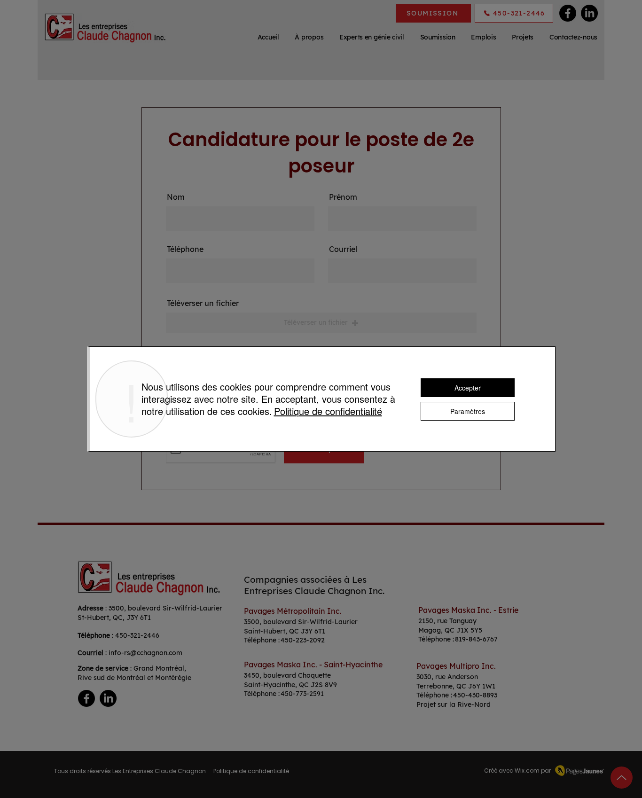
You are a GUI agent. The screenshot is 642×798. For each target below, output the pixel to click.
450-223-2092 (303, 640)
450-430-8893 (475, 695)
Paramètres (467, 411)
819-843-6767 (476, 639)
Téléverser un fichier (203, 303)
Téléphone (185, 249)
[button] (321, 323)
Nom (176, 197)
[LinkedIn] (589, 13)
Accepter (467, 387)
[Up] (622, 778)
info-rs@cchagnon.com (145, 653)
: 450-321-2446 (118, 635)
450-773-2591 (303, 693)
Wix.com (527, 771)
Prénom (343, 197)
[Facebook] (567, 13)
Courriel (343, 249)
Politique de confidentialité (251, 771)
